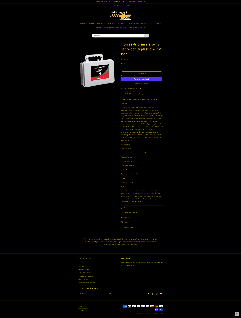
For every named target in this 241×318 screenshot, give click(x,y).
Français (82, 310)
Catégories (81, 263)
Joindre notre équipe (83, 269)
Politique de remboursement (85, 276)
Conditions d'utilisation (84, 273)
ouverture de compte (83, 279)
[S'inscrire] (110, 293)
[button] (83, 23)
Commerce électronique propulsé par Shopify (153, 313)
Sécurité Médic (140, 313)
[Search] (146, 35)
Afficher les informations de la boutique (133, 94)
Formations (81, 266)
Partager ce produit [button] (128, 227)
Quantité (123, 63)
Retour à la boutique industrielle (86, 283)
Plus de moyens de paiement (141, 83)
